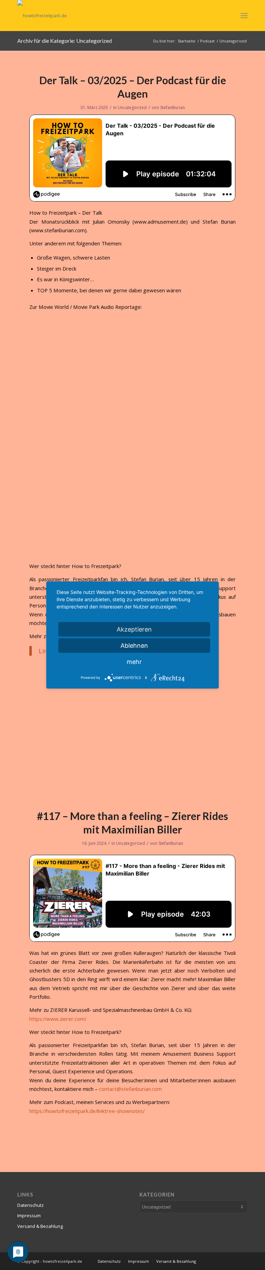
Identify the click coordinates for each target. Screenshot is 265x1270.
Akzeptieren (134, 629)
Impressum (29, 1215)
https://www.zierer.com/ (57, 1018)
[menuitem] (109, 1261)
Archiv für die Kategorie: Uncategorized (64, 40)
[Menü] (244, 15)
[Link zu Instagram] (232, 1261)
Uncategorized (132, 107)
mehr (134, 661)
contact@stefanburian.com (130, 1088)
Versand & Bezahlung (40, 1226)
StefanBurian (172, 107)
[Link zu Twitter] (222, 1261)
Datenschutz (30, 1205)
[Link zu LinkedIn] (211, 1261)
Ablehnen (134, 645)
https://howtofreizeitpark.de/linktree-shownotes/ (87, 1110)
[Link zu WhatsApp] (242, 1261)
